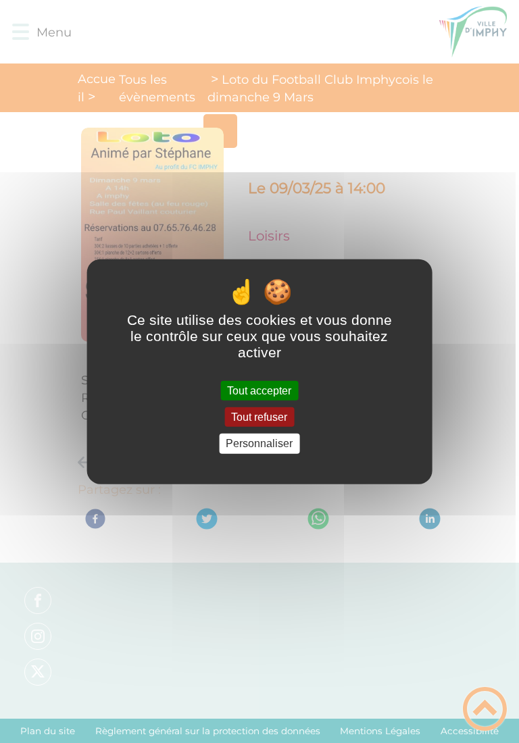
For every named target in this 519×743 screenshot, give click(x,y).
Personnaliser (259, 443)
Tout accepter (259, 390)
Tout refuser (259, 417)
